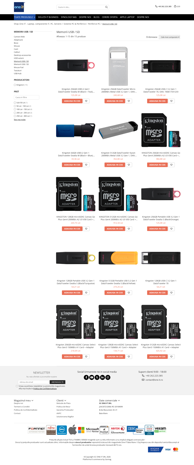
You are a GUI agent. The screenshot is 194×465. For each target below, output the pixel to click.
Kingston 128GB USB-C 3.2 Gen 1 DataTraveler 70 (160, 282)
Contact (17, 413)
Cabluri (17, 52)
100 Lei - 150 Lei (23, 109)
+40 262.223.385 (154, 375)
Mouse (17, 46)
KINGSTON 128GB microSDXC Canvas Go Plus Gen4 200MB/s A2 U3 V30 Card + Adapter (76, 218)
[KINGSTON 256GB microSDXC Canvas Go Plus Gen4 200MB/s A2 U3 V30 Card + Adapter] (161, 130)
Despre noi (85, 17)
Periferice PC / (95, 23)
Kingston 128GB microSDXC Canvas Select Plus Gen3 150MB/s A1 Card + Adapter (118, 346)
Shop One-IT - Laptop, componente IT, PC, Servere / (38, 23)
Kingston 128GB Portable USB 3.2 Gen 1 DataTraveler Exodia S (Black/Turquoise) (76, 282)
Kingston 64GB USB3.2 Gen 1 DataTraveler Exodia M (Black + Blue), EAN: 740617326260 (75, 154)
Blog (96, 17)
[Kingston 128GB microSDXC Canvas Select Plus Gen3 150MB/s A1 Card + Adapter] (118, 322)
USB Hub (17, 73)
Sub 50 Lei (20, 102)
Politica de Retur (63, 406)
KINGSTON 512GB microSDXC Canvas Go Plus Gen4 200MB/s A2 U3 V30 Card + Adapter (118, 218)
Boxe (16, 43)
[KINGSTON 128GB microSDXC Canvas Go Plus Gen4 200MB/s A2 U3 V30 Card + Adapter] (76, 194)
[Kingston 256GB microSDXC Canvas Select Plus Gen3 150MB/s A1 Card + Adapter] (76, 322)
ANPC (59, 413)
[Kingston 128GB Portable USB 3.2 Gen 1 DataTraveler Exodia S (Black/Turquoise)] (76, 258)
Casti (16, 49)
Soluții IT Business (48, 17)
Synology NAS (69, 17)
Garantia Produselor (65, 410)
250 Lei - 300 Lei (23, 116)
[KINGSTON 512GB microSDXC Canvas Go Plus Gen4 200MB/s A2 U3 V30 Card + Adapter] (118, 194)
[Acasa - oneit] (28, 7)
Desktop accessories (22, 55)
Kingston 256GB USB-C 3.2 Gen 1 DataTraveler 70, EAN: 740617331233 (160, 90)
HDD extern (19, 58)
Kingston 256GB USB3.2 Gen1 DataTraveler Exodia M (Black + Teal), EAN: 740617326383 (75, 90)
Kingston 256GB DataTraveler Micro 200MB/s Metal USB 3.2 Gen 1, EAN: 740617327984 (118, 90)
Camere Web (19, 36)
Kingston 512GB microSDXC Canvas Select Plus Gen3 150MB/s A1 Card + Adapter (161, 346)
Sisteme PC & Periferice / (76, 23)
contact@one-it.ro (154, 379)
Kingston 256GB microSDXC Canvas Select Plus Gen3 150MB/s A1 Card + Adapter (75, 346)
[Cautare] (106, 7)
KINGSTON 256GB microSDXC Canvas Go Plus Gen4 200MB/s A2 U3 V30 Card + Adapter (161, 154)
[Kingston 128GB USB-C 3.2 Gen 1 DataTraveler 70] (161, 258)
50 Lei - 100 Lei (22, 106)
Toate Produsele (23, 17)
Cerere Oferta (109, 17)
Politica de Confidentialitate (45, 388)
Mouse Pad (18, 67)
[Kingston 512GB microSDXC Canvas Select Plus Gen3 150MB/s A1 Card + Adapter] (161, 322)
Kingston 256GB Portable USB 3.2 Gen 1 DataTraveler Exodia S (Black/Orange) (161, 218)
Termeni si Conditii (22, 406)
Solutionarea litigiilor (65, 416)
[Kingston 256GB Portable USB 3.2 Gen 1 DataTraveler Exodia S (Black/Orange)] (161, 194)
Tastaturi (17, 70)
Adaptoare (18, 40)
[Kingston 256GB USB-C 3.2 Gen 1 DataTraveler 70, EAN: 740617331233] (161, 66)
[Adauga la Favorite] (86, 101)
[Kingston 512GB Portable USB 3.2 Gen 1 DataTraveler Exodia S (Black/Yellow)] (118, 258)
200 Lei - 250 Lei (23, 112)
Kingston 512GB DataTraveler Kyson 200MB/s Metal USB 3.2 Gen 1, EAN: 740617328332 (118, 154)
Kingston (20, 85)
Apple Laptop (127, 17)
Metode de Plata (63, 403)
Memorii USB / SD (21, 61)
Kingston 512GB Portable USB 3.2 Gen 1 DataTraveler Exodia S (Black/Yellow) (118, 282)
